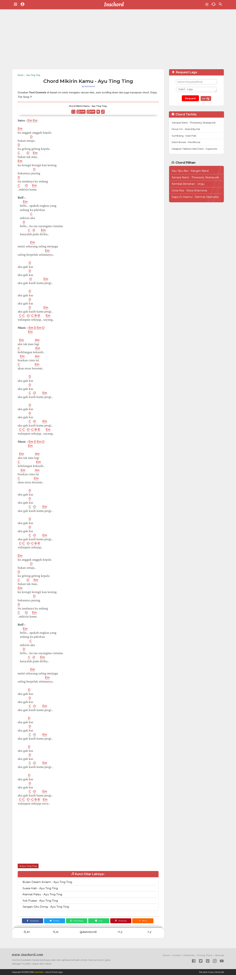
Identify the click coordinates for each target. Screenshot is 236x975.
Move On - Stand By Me (186, 129)
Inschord (38, 972)
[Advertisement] (118, 40)
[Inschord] (115, 4)
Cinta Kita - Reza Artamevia (189, 190)
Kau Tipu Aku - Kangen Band (190, 170)
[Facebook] (193, 961)
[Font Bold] (98, 112)
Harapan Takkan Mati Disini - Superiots (194, 148)
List (204, 98)
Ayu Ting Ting (29, 866)
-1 (148, 932)
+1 (119, 932)
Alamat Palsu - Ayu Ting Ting (42, 894)
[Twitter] (200, 961)
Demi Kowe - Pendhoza (186, 142)
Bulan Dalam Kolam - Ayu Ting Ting (47, 882)
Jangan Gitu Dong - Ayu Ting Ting (45, 906)
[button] (142, 920)
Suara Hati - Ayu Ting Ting (40, 888)
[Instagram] (214, 961)
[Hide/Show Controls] (103, 112)
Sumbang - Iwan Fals (184, 135)
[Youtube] (221, 961)
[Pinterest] (207, 961)
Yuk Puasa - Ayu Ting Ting (40, 900)
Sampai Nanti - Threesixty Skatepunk (194, 122)
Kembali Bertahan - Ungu (188, 184)
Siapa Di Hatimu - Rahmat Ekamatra (195, 197)
